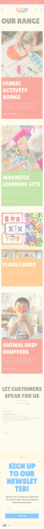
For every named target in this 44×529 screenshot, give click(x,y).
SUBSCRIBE (22, 516)
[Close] (40, 461)
